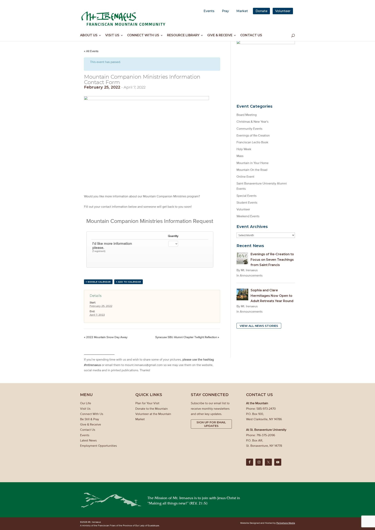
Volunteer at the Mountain (153, 414)
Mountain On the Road (252, 169)
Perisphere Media (285, 523)
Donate (261, 11)
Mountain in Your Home (253, 163)
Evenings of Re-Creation (253, 135)
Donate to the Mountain (151, 408)
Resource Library (183, 35)
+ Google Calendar (98, 282)
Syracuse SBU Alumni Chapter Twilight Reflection (187, 337)
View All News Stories (259, 326)
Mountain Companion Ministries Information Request (149, 221)
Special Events (246, 195)
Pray (225, 11)
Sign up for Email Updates (211, 424)
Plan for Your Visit (147, 403)
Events (209, 11)
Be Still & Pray (89, 419)
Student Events (247, 202)
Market (242, 11)
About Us (88, 35)
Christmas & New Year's (252, 121)
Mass (240, 156)
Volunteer (282, 11)
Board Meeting (247, 114)
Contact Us (251, 35)
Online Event (245, 176)
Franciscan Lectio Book (252, 142)
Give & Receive (219, 35)
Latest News (88, 440)
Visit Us (112, 35)
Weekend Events (248, 216)
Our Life (85, 403)
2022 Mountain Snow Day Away (105, 337)
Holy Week (244, 149)
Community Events (249, 128)
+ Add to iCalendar (128, 282)
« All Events (91, 51)
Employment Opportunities (98, 445)
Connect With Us (143, 35)
